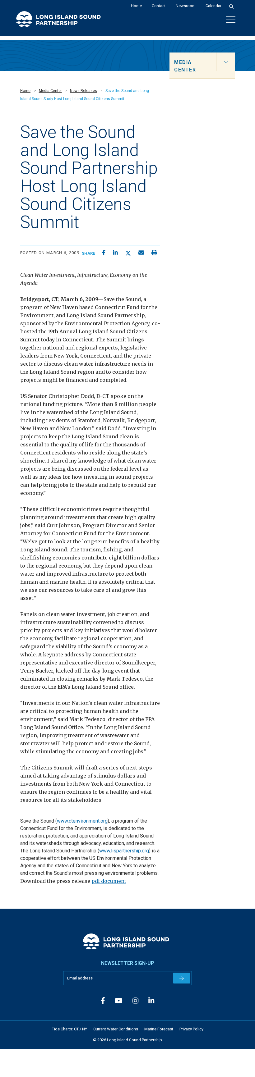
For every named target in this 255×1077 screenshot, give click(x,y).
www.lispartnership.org (124, 851)
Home (136, 5)
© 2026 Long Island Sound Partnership (127, 1040)
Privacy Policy (191, 1029)
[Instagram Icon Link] (135, 1001)
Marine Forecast (158, 1029)
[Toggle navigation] (230, 19)
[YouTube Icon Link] (119, 1001)
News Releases (83, 91)
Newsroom (186, 5)
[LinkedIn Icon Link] (151, 1001)
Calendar (213, 5)
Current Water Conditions (115, 1029)
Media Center (50, 91)
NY (84, 1029)
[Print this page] (154, 252)
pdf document (108, 881)
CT (77, 1029)
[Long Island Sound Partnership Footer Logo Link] (127, 941)
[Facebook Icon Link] (103, 1001)
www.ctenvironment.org (82, 821)
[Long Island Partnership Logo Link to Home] (61, 22)
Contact (159, 5)
